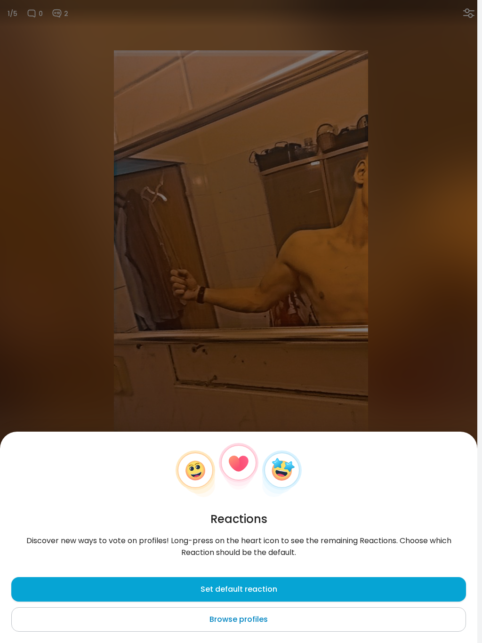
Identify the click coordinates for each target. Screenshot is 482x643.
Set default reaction (239, 589)
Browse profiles (238, 619)
